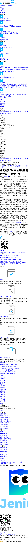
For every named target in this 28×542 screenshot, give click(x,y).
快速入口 (2, 398)
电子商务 (23, 252)
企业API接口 (3, 449)
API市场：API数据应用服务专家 (8, 364)
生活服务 (2, 252)
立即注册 (2, 532)
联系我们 (2, 410)
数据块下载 (3, 403)
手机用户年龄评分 (5, 317)
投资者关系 (3, 98)
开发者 (2, 375)
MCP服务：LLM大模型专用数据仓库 (9, 366)
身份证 (11, 112)
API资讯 (2, 458)
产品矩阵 (2, 12)
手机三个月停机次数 (5, 296)
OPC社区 (2, 11)
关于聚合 (2, 101)
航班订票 (4, 113)
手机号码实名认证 (5, 419)
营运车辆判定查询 (5, 357)
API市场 (2, 9)
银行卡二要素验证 (5, 428)
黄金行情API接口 (4, 444)
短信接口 (2, 460)
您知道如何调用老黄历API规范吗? (9, 256)
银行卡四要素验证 (5, 417)
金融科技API (3, 455)
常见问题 (2, 387)
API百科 (2, 106)
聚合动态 (2, 103)
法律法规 (2, 391)
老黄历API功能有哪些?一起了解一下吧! (10, 261)
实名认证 (9, 113)
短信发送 (2, 112)
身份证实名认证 (4, 415)
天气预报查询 (3, 433)
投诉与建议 (3, 389)
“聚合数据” (12, 231)
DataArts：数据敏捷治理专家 (8, 370)
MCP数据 (2, 400)
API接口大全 (3, 456)
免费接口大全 (3, 451)
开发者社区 (3, 377)
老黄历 (2, 279)
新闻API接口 (3, 435)
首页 (1, 7)
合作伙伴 (2, 105)
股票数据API (3, 442)
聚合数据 (6, 176)
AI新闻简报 (16, 112)
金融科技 (12, 252)
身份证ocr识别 (4, 424)
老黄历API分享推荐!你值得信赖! (8, 257)
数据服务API (3, 448)
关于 (1, 99)
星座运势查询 (3, 440)
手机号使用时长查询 (5, 421)
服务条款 (2, 393)
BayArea (2, 378)
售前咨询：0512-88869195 (7, 534)
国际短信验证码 (4, 426)
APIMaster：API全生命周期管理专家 (10, 368)
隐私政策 (2, 394)
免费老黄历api (19, 222)
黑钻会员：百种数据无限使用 (8, 373)
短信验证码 (3, 414)
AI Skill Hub (3, 401)
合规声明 (2, 396)
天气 (25, 112)
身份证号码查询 (4, 437)
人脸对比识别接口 (5, 423)
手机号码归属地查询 (5, 439)
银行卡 (21, 112)
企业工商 (7, 252)
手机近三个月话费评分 (6, 337)
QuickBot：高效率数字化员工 (8, 372)
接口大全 (17, 252)
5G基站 (7, 112)
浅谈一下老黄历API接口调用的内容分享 (10, 259)
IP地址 (1, 432)
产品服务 (2, 363)
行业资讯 (2, 166)
